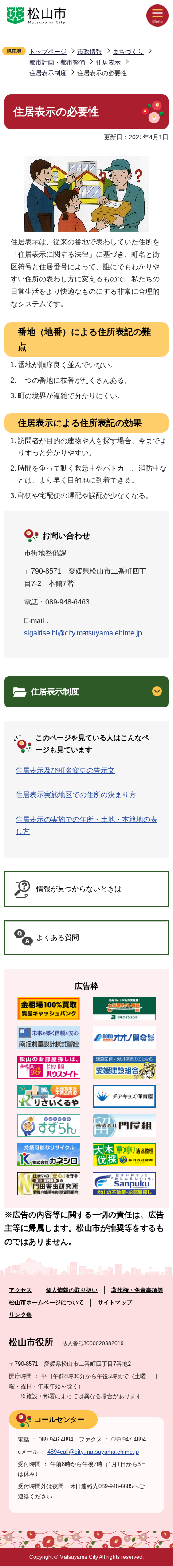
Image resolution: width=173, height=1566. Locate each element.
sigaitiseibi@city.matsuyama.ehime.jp (83, 633)
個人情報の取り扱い (72, 1290)
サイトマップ (115, 1302)
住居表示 (108, 62)
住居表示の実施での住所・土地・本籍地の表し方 (86, 825)
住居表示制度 (48, 72)
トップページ (48, 51)
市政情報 (89, 51)
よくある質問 (57, 937)
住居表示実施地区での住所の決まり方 (76, 794)
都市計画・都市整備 (57, 62)
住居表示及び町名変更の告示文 (65, 770)
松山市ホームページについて (46, 1302)
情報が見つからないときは (79, 889)
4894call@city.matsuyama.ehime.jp (93, 1451)
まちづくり (128, 51)
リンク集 (20, 1314)
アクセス (20, 1290)
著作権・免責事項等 (137, 1290)
